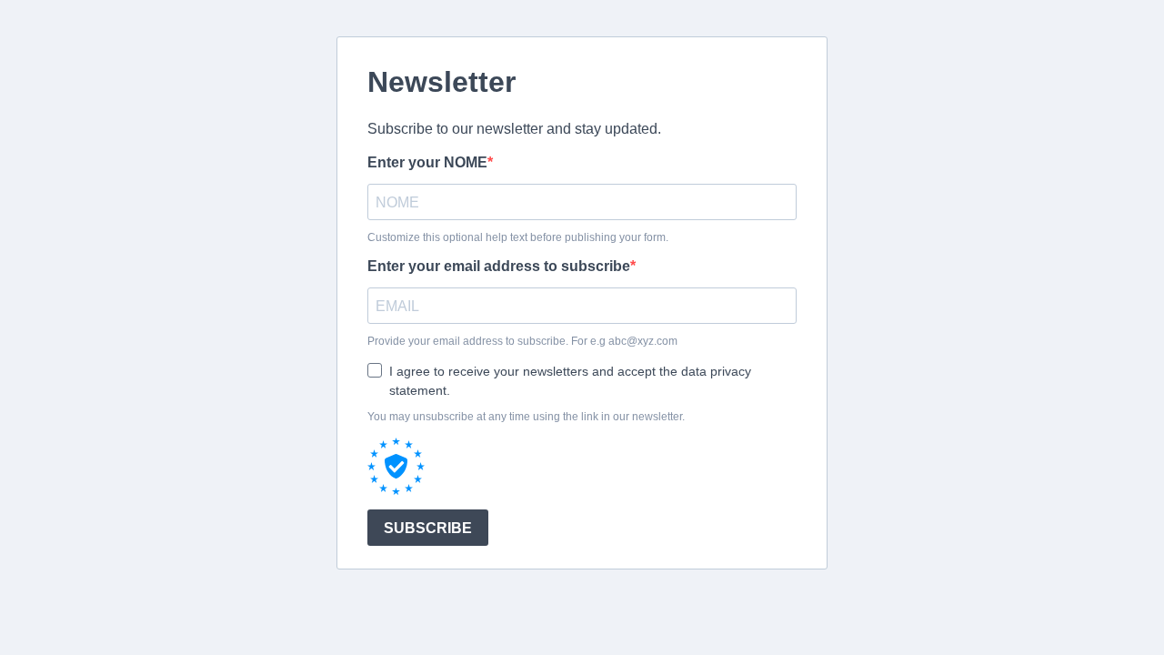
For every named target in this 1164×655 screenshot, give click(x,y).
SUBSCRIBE (428, 528)
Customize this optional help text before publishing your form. (517, 237)
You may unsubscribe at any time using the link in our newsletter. (526, 416)
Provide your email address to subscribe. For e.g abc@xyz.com (522, 341)
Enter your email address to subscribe (498, 266)
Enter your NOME (427, 162)
